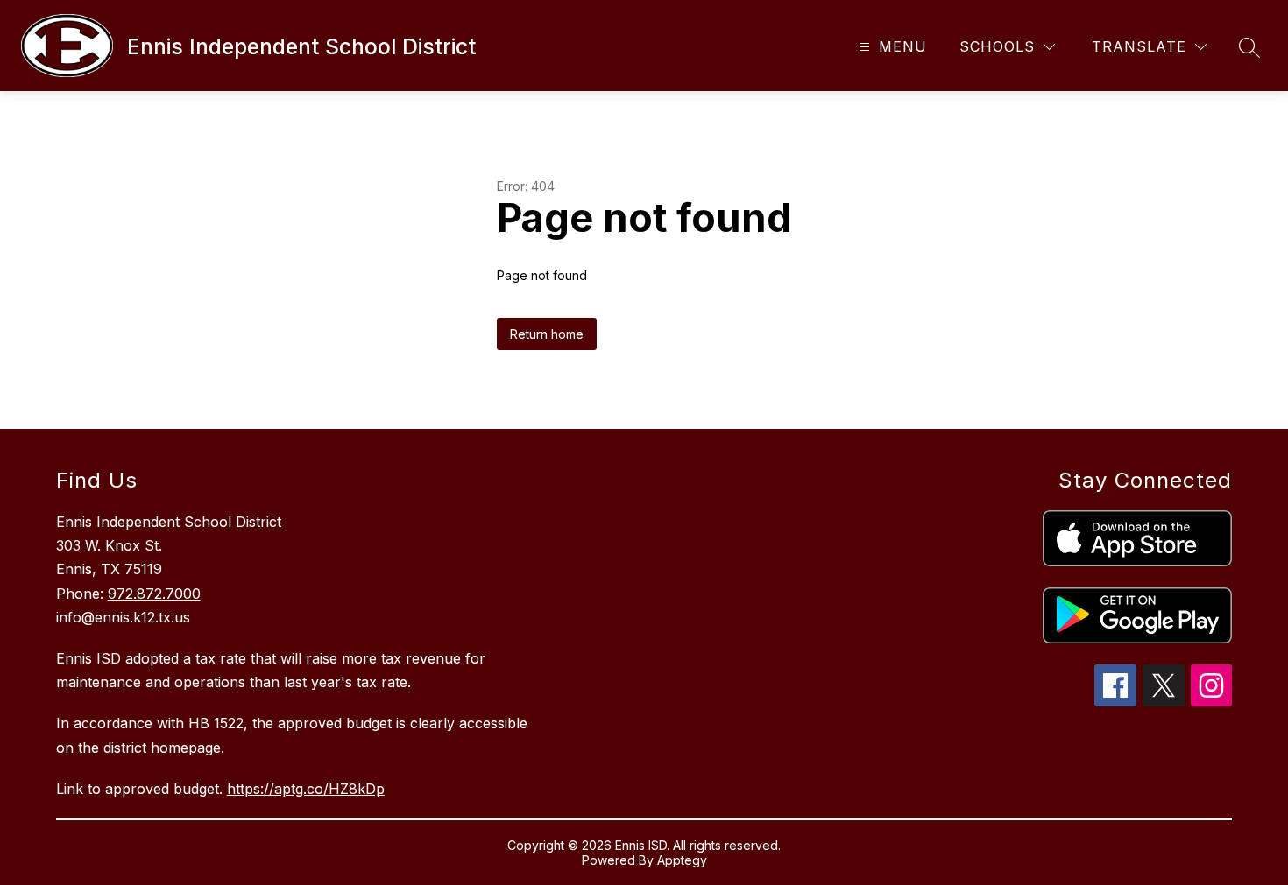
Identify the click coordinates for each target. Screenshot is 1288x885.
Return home (547, 334)
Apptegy (682, 860)
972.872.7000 (154, 593)
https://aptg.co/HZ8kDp (306, 788)
